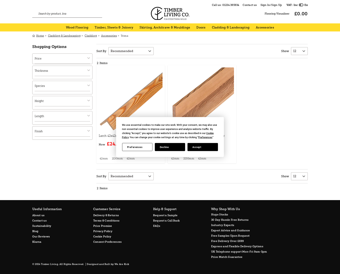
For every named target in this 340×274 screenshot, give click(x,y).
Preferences (135, 147)
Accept (196, 147)
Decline (164, 147)
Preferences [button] (205, 137)
